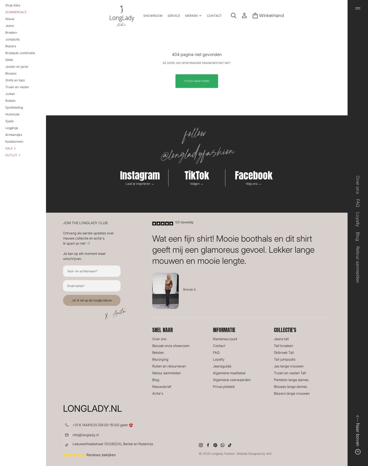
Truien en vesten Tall (290, 373)
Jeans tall (281, 339)
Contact (219, 346)
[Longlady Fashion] (122, 15)
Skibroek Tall (284, 352)
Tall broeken (283, 346)
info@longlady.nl (86, 435)
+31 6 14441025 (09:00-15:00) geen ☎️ (103, 425)
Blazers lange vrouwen (292, 393)
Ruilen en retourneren (169, 366)
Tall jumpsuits (284, 359)
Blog (155, 380)
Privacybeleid (224, 386)
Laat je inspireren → (140, 183)
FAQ (216, 352)
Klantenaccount (225, 339)
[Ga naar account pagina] (244, 15)
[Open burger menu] (357, 8)
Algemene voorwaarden (232, 380)
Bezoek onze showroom (171, 346)
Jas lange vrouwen (288, 366)
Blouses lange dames (290, 386)
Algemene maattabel (229, 373)
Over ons (159, 339)
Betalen (158, 352)
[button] (23, 148)
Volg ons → (254, 183)
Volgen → (196, 183)
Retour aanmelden (166, 373)
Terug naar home (197, 81)
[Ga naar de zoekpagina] (233, 15)
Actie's (157, 393)
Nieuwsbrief (161, 386)
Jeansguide (222, 366)
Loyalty (218, 359)
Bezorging (160, 359)
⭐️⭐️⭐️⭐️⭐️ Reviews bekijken (89, 455)
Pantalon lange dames (291, 380)
